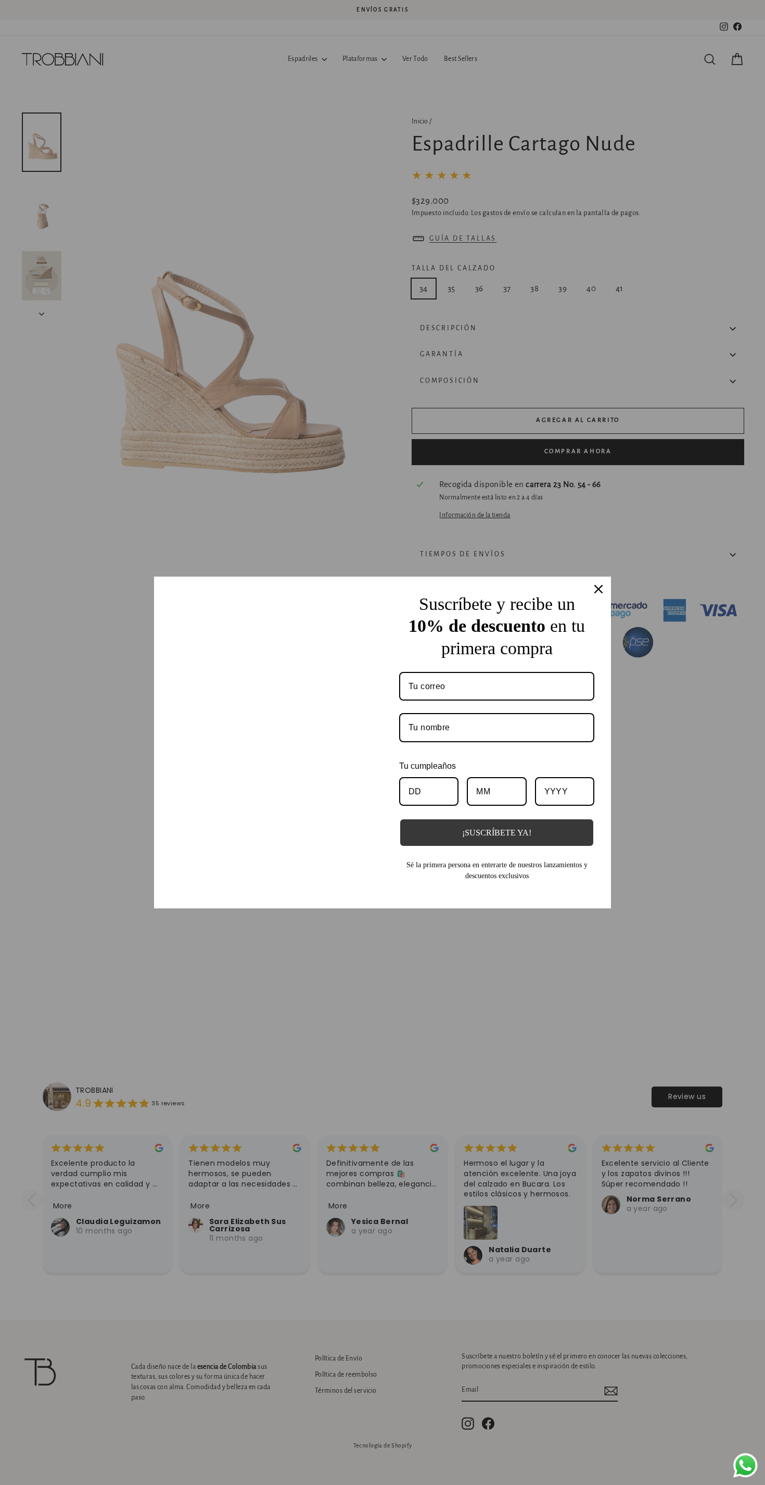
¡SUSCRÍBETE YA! (496, 827)
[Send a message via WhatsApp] (745, 1465)
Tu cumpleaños (427, 760)
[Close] (598, 583)
